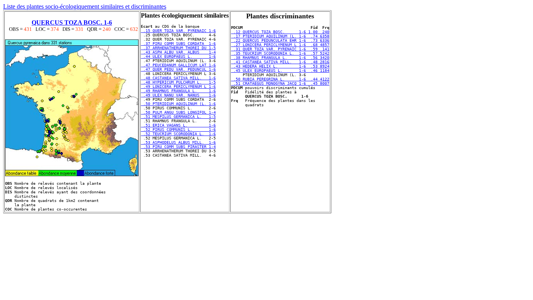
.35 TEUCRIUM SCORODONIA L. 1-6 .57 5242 (280, 53)
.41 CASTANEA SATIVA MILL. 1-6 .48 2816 (280, 62)
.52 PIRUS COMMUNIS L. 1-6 (178, 129)
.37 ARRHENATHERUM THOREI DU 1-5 (178, 48)
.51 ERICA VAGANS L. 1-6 (178, 125)
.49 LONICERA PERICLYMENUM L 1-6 (178, 86)
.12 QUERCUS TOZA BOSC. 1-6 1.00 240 (280, 32)
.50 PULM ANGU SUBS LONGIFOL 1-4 (178, 112)
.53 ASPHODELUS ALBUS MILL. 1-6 (178, 142)
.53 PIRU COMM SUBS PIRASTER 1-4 (178, 147)
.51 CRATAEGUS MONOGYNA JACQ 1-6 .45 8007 (280, 83)
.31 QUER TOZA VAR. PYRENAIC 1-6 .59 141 (280, 49)
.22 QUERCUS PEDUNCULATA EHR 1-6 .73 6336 (280, 40)
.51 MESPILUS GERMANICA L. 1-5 (178, 116)
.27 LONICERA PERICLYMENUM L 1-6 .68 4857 (280, 45)
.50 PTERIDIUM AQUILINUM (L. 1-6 (178, 104)
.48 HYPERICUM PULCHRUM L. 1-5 (178, 82)
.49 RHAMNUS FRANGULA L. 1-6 (178, 91)
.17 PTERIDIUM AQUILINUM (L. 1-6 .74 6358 (280, 36)
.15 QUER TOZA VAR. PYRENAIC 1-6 (178, 31)
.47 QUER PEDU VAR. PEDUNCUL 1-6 (178, 69)
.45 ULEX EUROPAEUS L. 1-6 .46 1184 (280, 70)
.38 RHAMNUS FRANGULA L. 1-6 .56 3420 (280, 57)
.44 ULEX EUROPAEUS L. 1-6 (178, 56)
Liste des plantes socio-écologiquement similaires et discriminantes (84, 6)
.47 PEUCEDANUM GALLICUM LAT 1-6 (178, 65)
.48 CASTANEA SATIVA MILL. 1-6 (178, 78)
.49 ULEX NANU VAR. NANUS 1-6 (178, 95)
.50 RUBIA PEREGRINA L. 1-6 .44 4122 (280, 79)
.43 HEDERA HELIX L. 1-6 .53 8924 (280, 66)
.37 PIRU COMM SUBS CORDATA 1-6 (178, 43)
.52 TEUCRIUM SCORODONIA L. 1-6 (178, 134)
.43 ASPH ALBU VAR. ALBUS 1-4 (178, 52)
